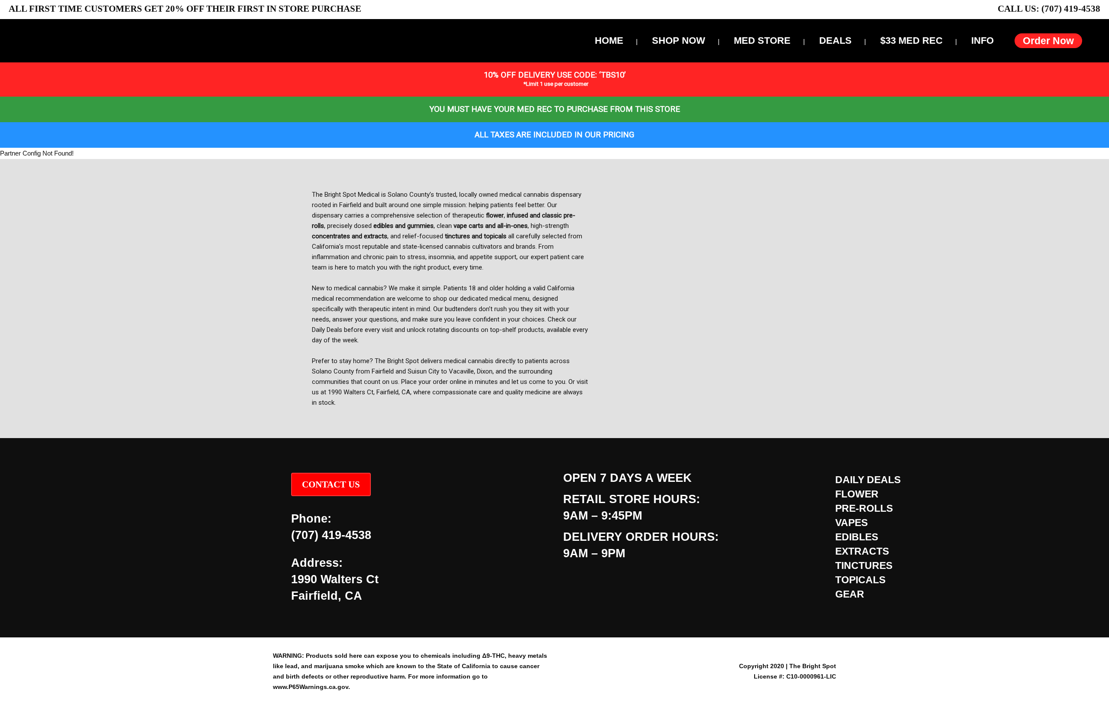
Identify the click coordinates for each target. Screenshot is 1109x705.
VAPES (851, 522)
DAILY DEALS (868, 479)
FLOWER (857, 494)
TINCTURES (863, 565)
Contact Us (331, 484)
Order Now (1048, 40)
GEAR (849, 594)
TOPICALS (860, 579)
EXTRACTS (862, 551)
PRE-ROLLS (864, 508)
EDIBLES (856, 537)
